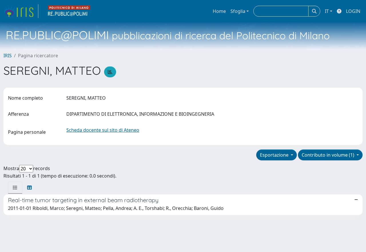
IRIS (7, 55)
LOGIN (353, 11)
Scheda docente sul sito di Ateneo (102, 130)
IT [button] (327, 11)
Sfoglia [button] (237, 11)
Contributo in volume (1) (328, 155)
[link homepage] (20, 11)
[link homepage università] (69, 11)
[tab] (15, 188)
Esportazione (275, 155)
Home (219, 11)
